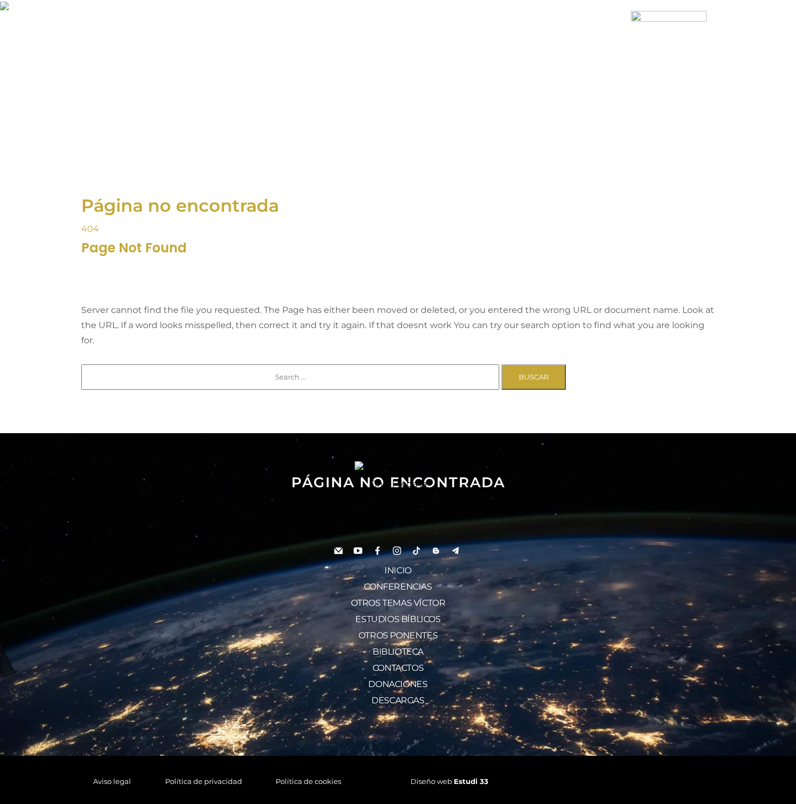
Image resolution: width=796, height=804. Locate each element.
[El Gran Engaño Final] (669, 47)
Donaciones (397, 684)
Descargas (397, 700)
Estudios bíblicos (397, 619)
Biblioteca (398, 651)
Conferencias (398, 586)
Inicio (398, 570)
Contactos (398, 668)
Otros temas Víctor (398, 603)
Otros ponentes (398, 635)
